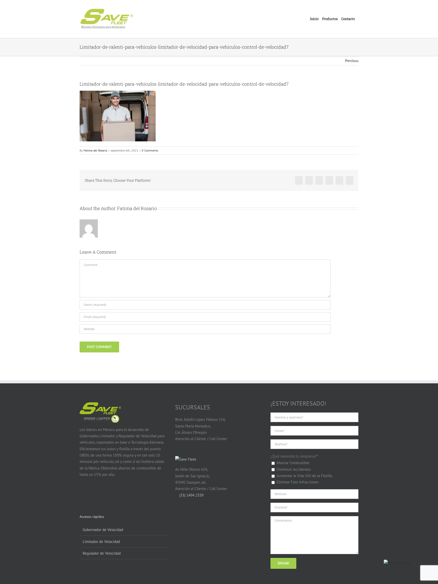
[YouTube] (92, 494)
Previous (351, 60)
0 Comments (150, 150)
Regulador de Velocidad (102, 553)
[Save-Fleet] (185, 459)
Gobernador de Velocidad (103, 529)
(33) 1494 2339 (191, 495)
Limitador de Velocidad (101, 541)
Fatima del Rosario (95, 150)
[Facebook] (82, 494)
